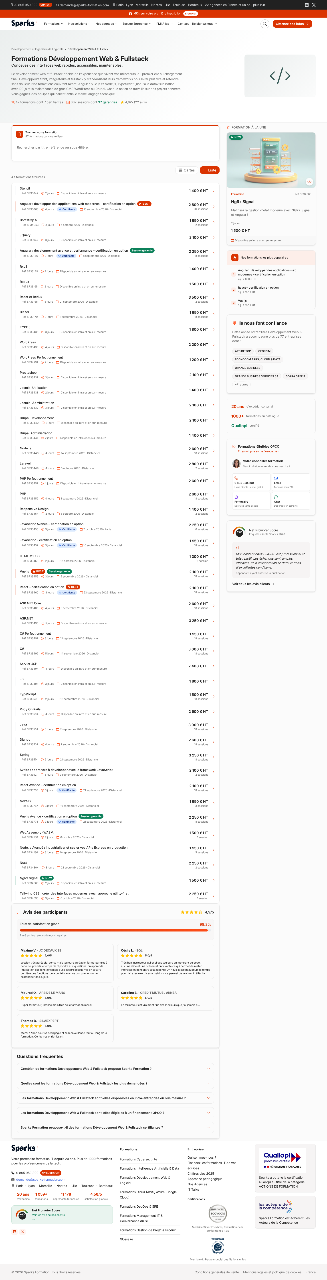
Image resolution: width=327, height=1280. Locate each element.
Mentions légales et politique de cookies (272, 1272)
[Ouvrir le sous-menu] (62, 23)
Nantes (156, 5)
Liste (212, 170)
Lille (167, 5)
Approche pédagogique (205, 1179)
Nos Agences (197, 1184)
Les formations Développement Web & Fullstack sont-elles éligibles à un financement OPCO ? (92, 1113)
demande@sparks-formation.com (40, 1179)
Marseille (142, 5)
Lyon (129, 5)
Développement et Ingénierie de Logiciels (37, 49)
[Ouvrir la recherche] (264, 23)
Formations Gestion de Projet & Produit (148, 1230)
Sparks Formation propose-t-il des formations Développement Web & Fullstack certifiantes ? (92, 1127)
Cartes (189, 170)
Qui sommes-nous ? (202, 1157)
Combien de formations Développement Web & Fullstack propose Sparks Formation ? (86, 1068)
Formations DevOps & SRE (139, 1206)
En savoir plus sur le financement (258, 451)
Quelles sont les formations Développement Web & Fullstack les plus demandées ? (84, 1083)
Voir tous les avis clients (251, 584)
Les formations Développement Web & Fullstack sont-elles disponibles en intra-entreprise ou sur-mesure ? (103, 1098)
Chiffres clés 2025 (201, 1173)
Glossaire (126, 1239)
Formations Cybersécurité (138, 1159)
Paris (119, 5)
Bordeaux (195, 5)
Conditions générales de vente (217, 1272)
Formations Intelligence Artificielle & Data (149, 1168)
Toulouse (179, 5)
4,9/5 (136, 102)
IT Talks (193, 1189)
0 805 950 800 (27, 1173)
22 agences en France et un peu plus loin (235, 5)
